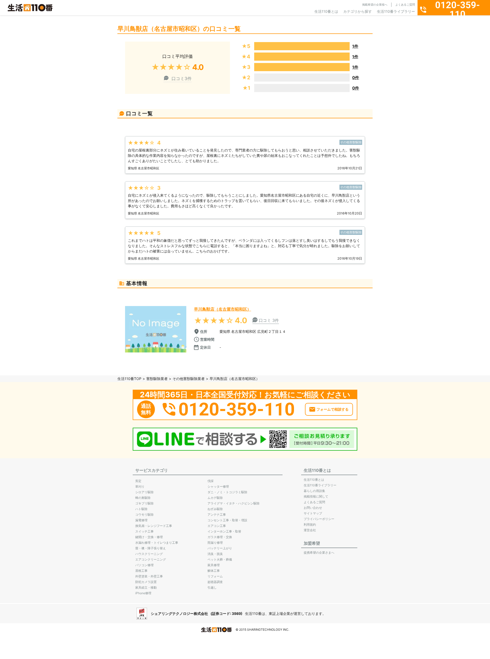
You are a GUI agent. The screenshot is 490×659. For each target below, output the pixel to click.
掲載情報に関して (316, 496)
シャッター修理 (218, 486)
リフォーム (215, 576)
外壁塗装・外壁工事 (149, 576)
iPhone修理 (143, 593)
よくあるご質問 (405, 4)
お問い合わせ (313, 508)
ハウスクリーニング (149, 554)
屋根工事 (141, 571)
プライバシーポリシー (319, 519)
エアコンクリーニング (150, 559)
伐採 (210, 481)
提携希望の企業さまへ (319, 552)
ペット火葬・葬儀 (219, 559)
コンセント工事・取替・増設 (227, 520)
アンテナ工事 (216, 514)
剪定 (138, 481)
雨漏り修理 (215, 542)
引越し (212, 587)
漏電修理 (141, 520)
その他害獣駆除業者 (189, 378)
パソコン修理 (144, 565)
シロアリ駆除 (144, 492)
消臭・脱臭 (215, 554)
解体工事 (213, 571)
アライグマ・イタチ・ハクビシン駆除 (233, 503)
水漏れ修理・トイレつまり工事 (156, 542)
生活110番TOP (129, 378)
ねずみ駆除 (215, 509)
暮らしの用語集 (314, 491)
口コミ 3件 (269, 320)
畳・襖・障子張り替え (150, 548)
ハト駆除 (141, 509)
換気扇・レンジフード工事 (153, 526)
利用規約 (310, 524)
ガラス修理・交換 (219, 537)
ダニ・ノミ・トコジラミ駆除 (227, 492)
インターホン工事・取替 (224, 531)
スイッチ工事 (144, 531)
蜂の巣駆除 (143, 498)
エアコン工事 (216, 526)
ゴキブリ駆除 (144, 503)
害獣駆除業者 (157, 378)
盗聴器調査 (215, 582)
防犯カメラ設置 (146, 582)
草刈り (139, 486)
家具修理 (213, 565)
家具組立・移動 (146, 587)
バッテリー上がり (219, 548)
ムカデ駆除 (215, 498)
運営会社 (310, 530)
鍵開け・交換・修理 (149, 537)
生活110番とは (326, 11)
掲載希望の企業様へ (374, 4)
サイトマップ (313, 513)
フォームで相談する (332, 409)
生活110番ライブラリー (396, 11)
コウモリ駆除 (144, 514)
